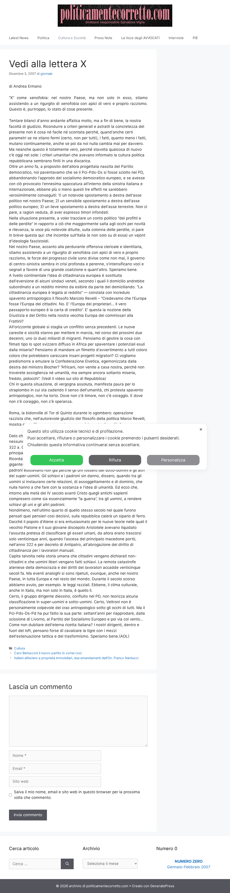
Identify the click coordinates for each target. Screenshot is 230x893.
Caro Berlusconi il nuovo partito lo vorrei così (48, 653)
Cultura (19, 648)
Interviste (176, 38)
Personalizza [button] (173, 460)
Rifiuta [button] (115, 460)
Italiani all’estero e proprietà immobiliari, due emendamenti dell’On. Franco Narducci (76, 658)
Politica (43, 38)
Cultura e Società (72, 38)
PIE (195, 38)
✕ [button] (201, 429)
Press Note (103, 38)
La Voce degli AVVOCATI (140, 38)
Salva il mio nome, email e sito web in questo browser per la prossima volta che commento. (77, 795)
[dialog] (115, 446)
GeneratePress (162, 886)
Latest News (19, 38)
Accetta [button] (56, 460)
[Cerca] (67, 864)
